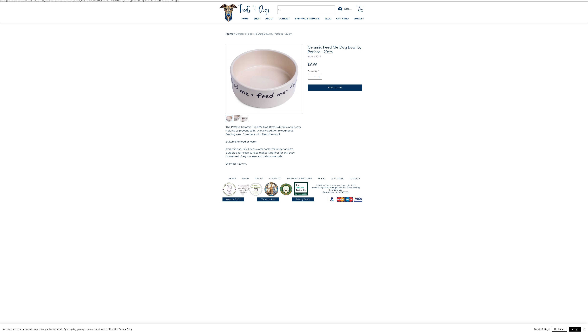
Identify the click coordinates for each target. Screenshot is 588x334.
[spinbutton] (315, 76)
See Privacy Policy (123, 329)
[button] (360, 9)
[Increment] (319, 76)
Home (230, 33)
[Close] (584, 329)
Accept (574, 329)
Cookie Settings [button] (541, 329)
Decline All (559, 329)
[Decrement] (310, 76)
